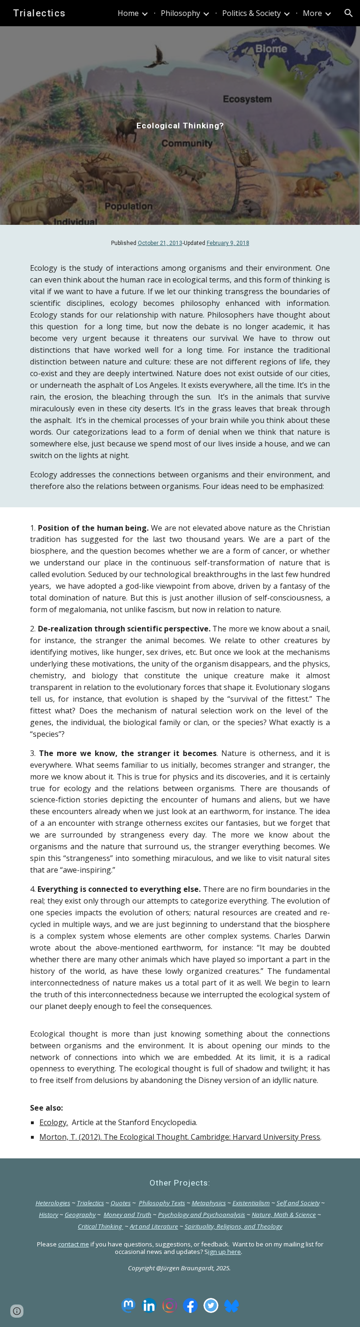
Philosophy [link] (180, 13)
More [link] (312, 13)
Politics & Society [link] (251, 13)
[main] (180, 125)
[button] (349, 13)
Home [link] (128, 13)
